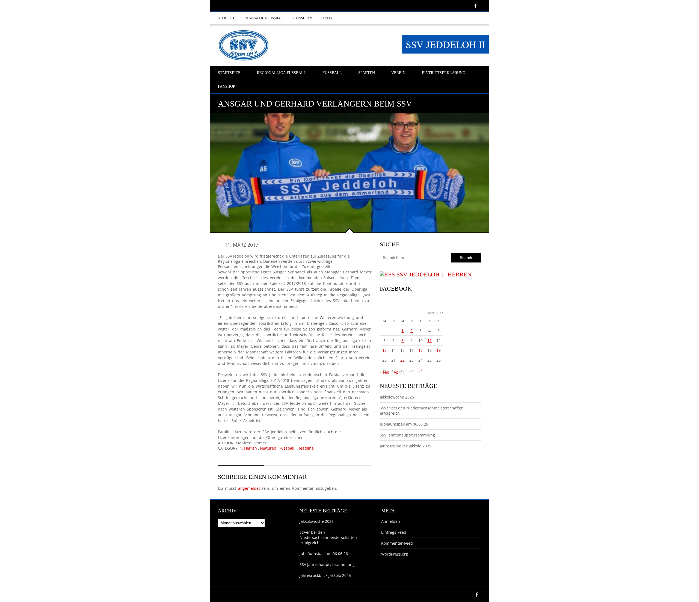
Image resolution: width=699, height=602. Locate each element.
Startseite (227, 18)
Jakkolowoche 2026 (397, 397)
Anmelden (390, 521)
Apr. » (399, 372)
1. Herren (248, 448)
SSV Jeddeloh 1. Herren (434, 274)
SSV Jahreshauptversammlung (407, 435)
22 (402, 360)
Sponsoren (302, 18)
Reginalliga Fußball (264, 18)
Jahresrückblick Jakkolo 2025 (405, 445)
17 (420, 350)
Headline (305, 448)
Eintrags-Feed (393, 532)
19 (438, 350)
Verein (326, 18)
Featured (268, 448)
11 (429, 340)
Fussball (286, 448)
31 (420, 370)
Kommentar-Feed (397, 543)
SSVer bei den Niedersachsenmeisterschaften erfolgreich (328, 537)
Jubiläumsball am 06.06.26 (404, 424)
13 (384, 350)
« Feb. (385, 372)
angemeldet (249, 488)
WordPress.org (394, 554)
